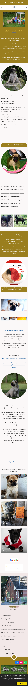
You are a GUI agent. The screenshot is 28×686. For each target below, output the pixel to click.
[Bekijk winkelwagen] (26, 7)
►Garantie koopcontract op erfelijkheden (12, 193)
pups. (5, 127)
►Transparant (5, 189)
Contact (3, 646)
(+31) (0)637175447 (6, 626)
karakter (19, 416)
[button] (25, 14)
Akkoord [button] (22, 683)
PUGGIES (18, 59)
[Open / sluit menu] (1, 7)
